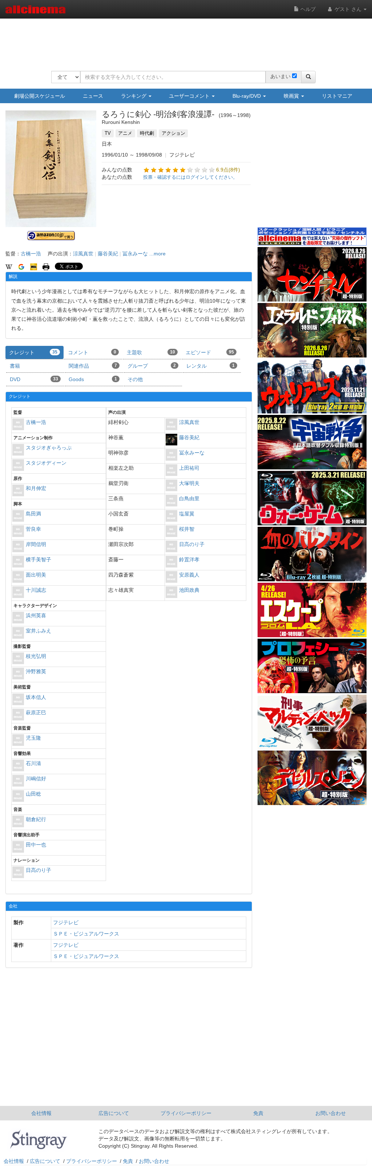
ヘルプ (307, 9)
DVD (34, 379)
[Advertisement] (183, 40)
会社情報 (41, 1113)
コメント (92, 352)
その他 (135, 379)
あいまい (280, 76)
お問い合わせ (330, 1113)
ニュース (93, 96)
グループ (152, 366)
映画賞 (292, 96)
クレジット (33, 352)
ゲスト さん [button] (348, 9)
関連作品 (93, 366)
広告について (113, 1113)
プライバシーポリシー (186, 1113)
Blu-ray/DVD (247, 96)
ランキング (134, 96)
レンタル (210, 366)
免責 (258, 1113)
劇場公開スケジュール (39, 96)
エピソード (210, 352)
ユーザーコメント (190, 96)
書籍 (15, 366)
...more (157, 253)
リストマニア (337, 96)
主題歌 (151, 352)
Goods (93, 379)
